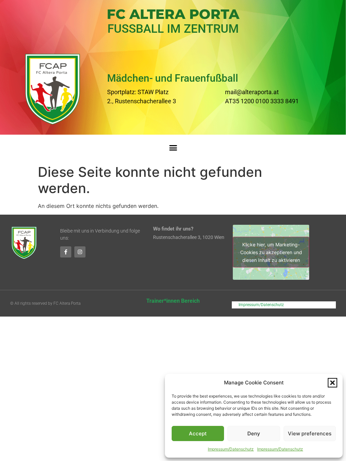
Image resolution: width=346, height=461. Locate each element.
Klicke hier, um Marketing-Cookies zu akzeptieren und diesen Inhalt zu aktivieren (271, 252)
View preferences (309, 433)
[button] (332, 382)
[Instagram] (79, 251)
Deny (253, 433)
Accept (198, 433)
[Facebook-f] (65, 251)
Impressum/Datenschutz (231, 449)
